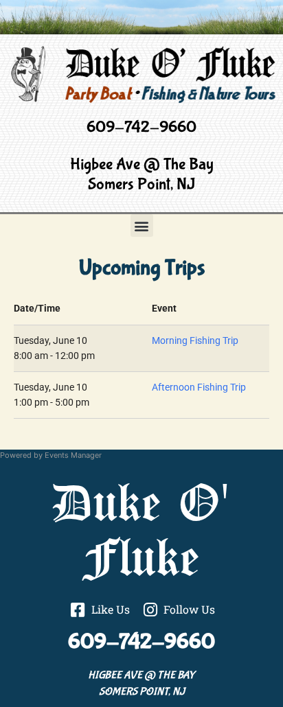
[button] (142, 225)
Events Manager (73, 455)
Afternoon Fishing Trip (199, 387)
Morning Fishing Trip (195, 341)
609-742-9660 (141, 127)
